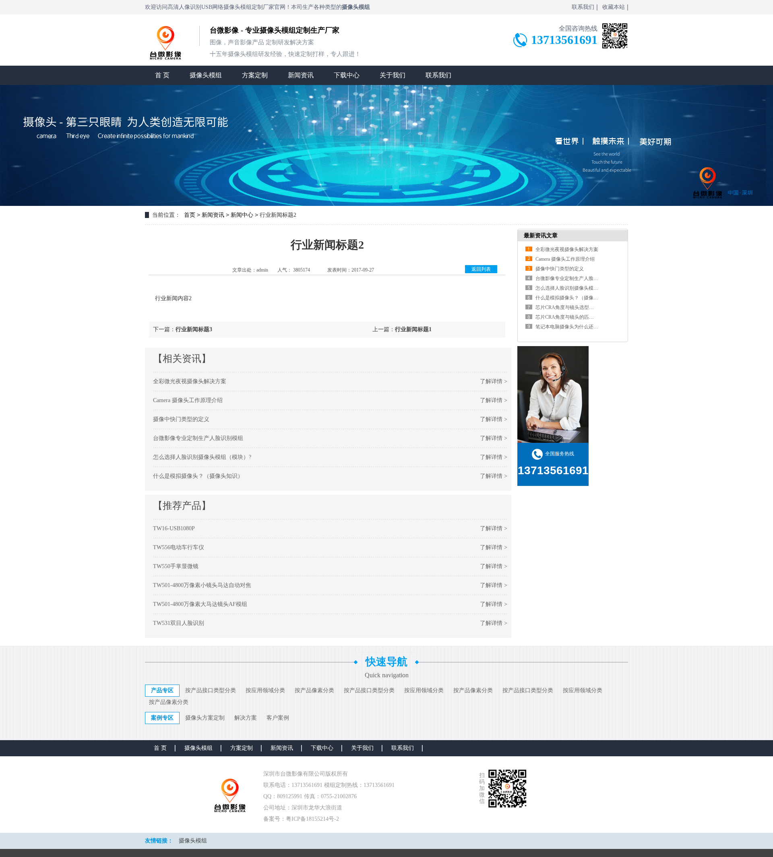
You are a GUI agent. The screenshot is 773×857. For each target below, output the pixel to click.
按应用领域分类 (265, 690)
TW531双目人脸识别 (178, 623)
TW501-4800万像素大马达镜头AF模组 (200, 604)
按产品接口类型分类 (210, 690)
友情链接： (159, 841)
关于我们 (392, 75)
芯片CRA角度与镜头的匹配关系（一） (576, 317)
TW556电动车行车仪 (178, 547)
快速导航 (386, 662)
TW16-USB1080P (174, 528)
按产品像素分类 (314, 690)
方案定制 (255, 75)
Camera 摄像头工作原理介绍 (188, 400)
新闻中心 (242, 215)
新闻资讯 (301, 75)
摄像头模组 (206, 75)
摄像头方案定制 (205, 718)
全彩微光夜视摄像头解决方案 (189, 381)
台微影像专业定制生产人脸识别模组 (198, 438)
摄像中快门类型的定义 (181, 419)
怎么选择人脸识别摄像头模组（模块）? (202, 457)
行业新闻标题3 (194, 329)
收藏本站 (613, 7)
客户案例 (278, 718)
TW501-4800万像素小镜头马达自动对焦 (202, 585)
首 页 (162, 75)
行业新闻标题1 (413, 329)
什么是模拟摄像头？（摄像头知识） (198, 476)
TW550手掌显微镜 (175, 566)
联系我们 (583, 7)
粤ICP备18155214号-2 (312, 819)
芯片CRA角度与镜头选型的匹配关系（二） (581, 307)
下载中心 (347, 75)
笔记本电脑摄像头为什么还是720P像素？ (579, 327)
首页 (189, 215)
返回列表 (481, 269)
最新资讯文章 (541, 235)
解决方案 (245, 718)
